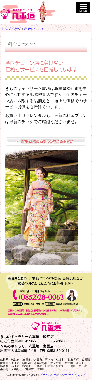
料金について (34, 29)
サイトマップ (76, 374)
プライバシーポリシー (54, 374)
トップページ (11, 29)
